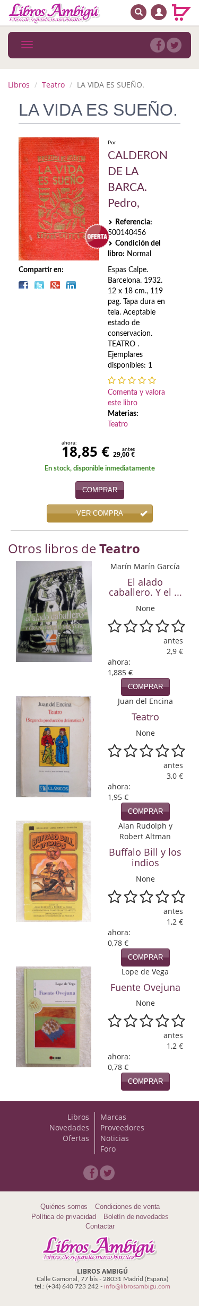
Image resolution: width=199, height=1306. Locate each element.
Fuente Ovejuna (145, 987)
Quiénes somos (64, 1207)
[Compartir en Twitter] (39, 285)
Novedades (69, 1127)
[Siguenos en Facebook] (157, 45)
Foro (108, 1149)
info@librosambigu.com (137, 1286)
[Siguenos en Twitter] (174, 45)
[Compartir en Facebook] (23, 285)
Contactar (100, 1226)
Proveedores (122, 1127)
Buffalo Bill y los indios (145, 857)
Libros (19, 85)
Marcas (113, 1117)
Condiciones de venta (127, 1207)
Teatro (53, 85)
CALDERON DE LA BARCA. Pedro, (138, 179)
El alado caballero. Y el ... (145, 587)
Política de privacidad (63, 1217)
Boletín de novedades (136, 1217)
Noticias (114, 1138)
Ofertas (76, 1138)
